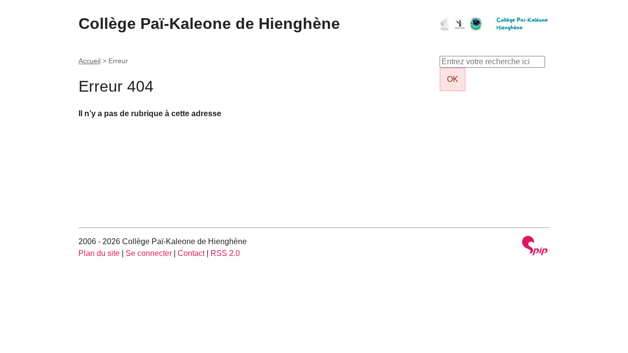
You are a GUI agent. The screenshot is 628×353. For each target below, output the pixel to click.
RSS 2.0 (225, 253)
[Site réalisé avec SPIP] (535, 247)
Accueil (89, 61)
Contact (191, 253)
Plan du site (99, 253)
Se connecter (149, 253)
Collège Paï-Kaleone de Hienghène (209, 23)
